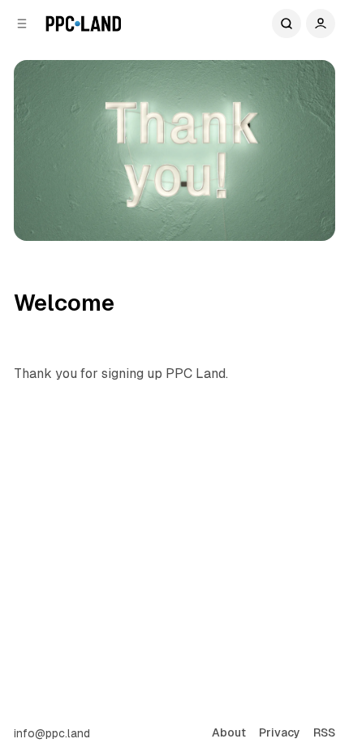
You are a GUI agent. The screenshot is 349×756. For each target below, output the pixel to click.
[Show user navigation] (320, 23)
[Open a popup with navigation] (22, 23)
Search (286, 23)
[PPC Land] (83, 23)
